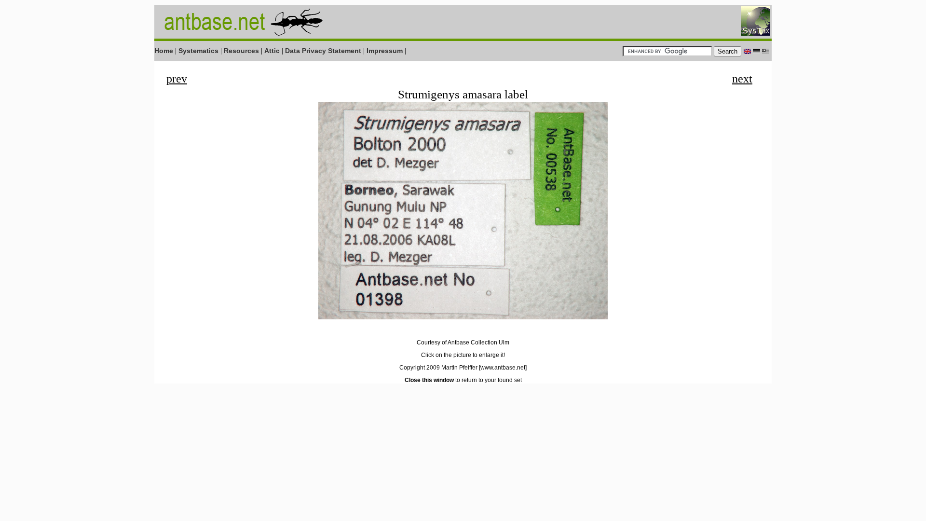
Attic (272, 51)
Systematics (198, 51)
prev (176, 78)
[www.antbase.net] (503, 367)
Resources (241, 51)
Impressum (385, 51)
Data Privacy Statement (323, 51)
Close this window (429, 380)
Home (163, 51)
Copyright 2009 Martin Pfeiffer (438, 367)
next (742, 78)
